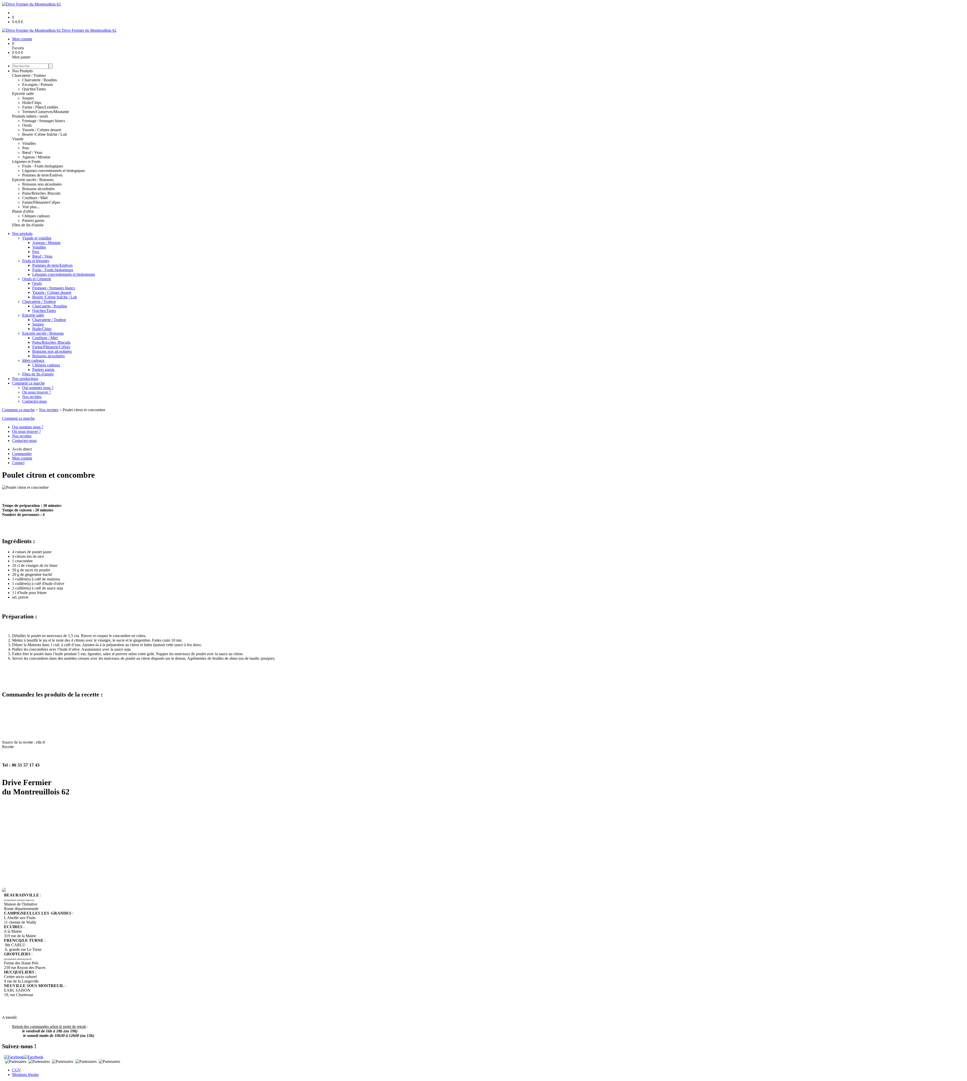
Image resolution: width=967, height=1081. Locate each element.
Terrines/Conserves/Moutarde (45, 112)
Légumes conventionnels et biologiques (53, 170)
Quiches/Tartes (34, 89)
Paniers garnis (33, 220)
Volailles (29, 143)
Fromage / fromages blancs (43, 121)
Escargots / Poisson (37, 84)
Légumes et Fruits (26, 161)
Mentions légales (25, 1074)
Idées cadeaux (33, 360)
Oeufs (27, 125)
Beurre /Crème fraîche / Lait (44, 134)
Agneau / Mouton (36, 157)
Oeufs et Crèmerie (36, 279)
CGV (16, 1070)
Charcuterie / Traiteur (29, 75)
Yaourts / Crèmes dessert (41, 130)
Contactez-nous (34, 401)
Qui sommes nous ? (37, 388)
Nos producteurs (25, 378)
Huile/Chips (31, 102)
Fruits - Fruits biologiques (42, 166)
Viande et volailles (36, 238)
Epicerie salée (23, 93)
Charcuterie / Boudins (39, 80)
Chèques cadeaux (36, 216)
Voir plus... (31, 207)
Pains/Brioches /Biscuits (41, 193)
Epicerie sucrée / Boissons (33, 180)
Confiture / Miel (35, 198)
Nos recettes (32, 397)
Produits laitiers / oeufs (30, 116)
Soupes (28, 98)
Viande (17, 139)
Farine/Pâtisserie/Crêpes (41, 202)
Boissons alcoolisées (38, 189)
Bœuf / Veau (32, 152)
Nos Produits (22, 71)
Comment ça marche (28, 383)
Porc (25, 148)
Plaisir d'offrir (23, 211)
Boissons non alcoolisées (42, 184)
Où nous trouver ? (36, 392)
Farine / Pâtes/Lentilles (40, 107)
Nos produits (22, 233)
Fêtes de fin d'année (28, 225)
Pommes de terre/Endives (42, 175)
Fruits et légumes (35, 261)
